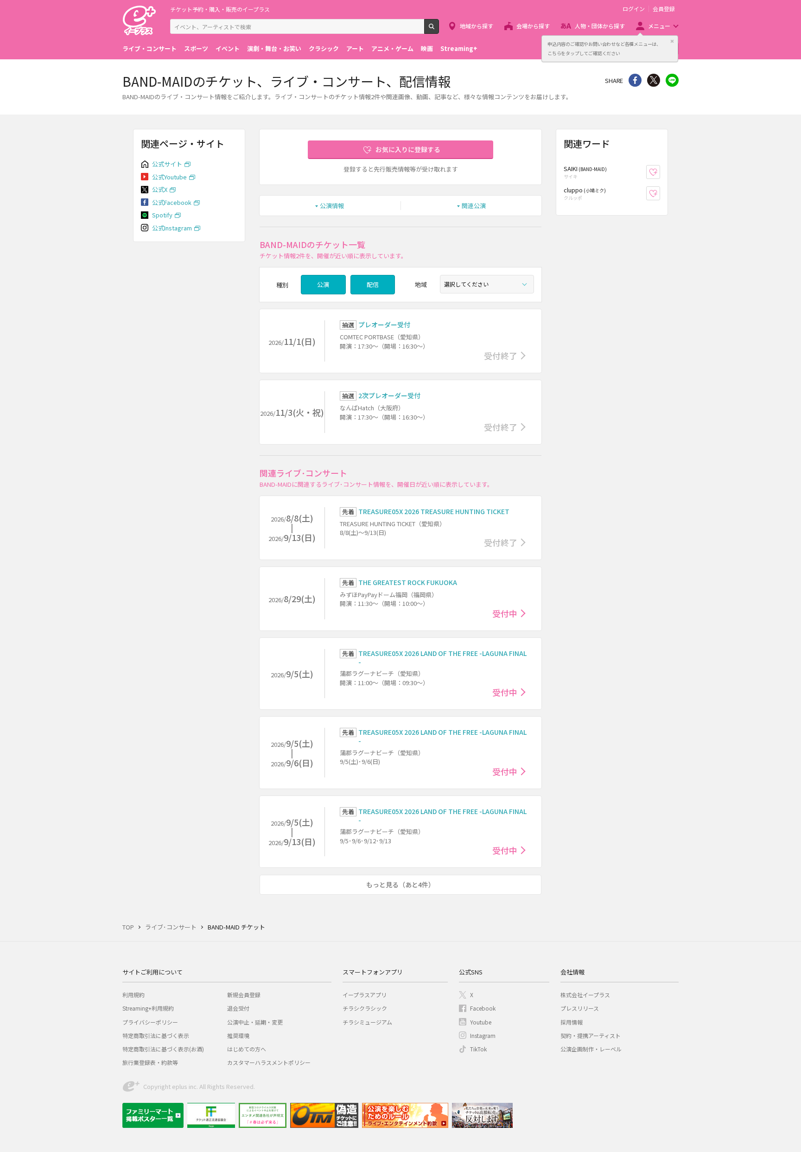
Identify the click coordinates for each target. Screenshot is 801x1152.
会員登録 (664, 9)
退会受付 (238, 1008)
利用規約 (133, 995)
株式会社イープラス (585, 995)
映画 (427, 48)
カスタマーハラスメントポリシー (269, 1062)
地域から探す (476, 26)
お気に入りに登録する (407, 149)
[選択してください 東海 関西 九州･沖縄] (487, 284)
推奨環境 (238, 1035)
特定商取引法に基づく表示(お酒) (163, 1049)
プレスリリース (579, 1008)
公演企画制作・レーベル (591, 1049)
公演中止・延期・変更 (255, 1022)
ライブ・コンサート (149, 48)
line (672, 80)
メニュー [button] (659, 26)
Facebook (483, 1008)
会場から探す (533, 26)
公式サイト (167, 163)
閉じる (672, 41)
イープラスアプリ (365, 995)
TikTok (478, 1049)
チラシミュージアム (367, 1022)
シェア (635, 80)
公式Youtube (169, 176)
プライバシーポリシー (150, 1022)
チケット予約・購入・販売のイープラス (220, 9)
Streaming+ (458, 48)
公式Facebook (171, 202)
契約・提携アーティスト (590, 1035)
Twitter (653, 80)
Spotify (162, 214)
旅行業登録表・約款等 (150, 1062)
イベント (228, 48)
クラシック (324, 48)
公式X (159, 189)
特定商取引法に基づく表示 (155, 1035)
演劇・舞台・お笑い (274, 48)
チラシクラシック (365, 1008)
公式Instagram (172, 227)
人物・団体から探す (600, 26)
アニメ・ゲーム (392, 48)
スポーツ (196, 48)
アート (355, 48)
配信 (373, 284)
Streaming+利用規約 (148, 1008)
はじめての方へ (246, 1049)
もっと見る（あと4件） (400, 884)
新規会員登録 (244, 995)
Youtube (480, 1022)
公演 (323, 284)
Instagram (483, 1035)
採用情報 (571, 1022)
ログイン (634, 9)
